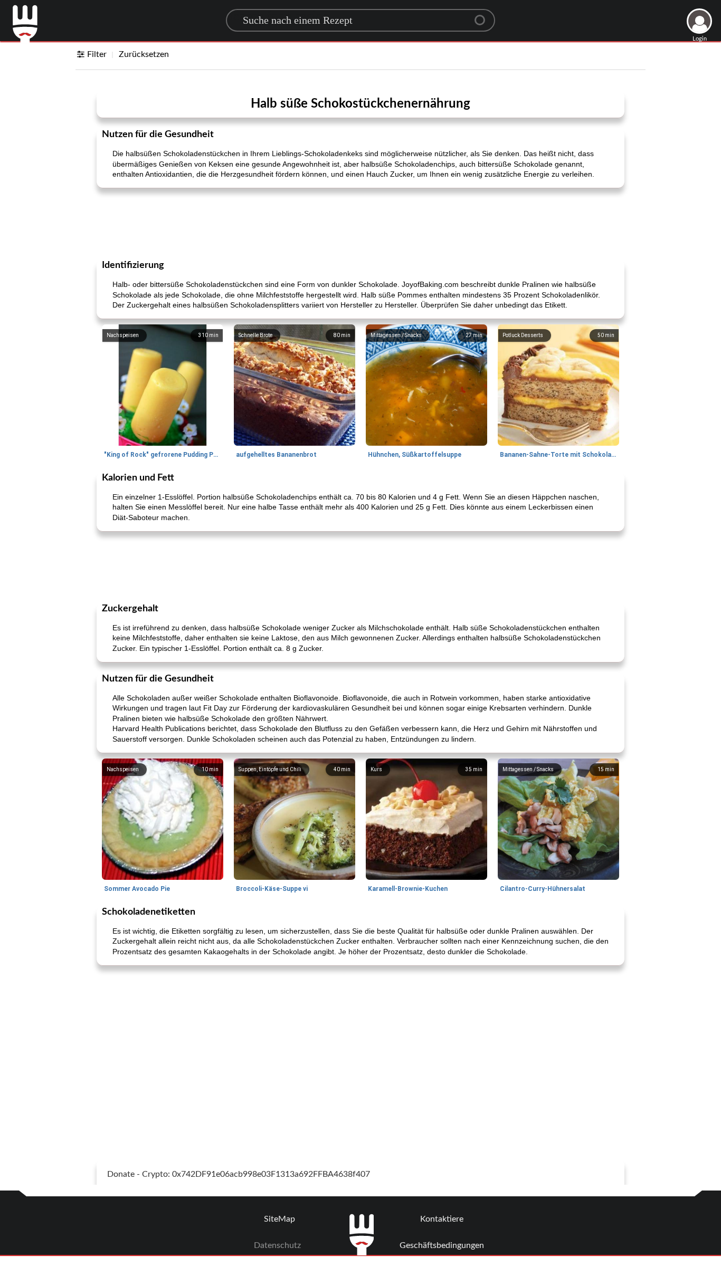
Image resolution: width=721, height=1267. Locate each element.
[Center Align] (483, 16)
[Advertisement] (360, 222)
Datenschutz (277, 1245)
